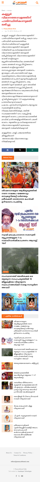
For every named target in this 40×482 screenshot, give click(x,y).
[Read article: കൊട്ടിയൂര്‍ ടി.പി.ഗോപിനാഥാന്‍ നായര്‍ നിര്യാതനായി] (7, 399)
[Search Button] (37, 3)
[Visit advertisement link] (20, 302)
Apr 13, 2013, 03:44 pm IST (13, 31)
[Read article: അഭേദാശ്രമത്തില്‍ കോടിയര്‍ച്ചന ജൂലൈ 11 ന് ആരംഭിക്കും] (7, 376)
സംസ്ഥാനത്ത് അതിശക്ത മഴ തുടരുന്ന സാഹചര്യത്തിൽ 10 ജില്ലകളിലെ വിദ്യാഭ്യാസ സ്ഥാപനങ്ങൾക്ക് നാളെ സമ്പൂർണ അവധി (20, 282)
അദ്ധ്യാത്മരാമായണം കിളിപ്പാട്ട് (26, 363)
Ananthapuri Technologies (25, 471)
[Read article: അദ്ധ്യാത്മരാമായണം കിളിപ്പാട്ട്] (7, 366)
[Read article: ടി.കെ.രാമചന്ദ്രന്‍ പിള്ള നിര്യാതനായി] (7, 409)
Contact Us (17, 453)
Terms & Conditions (20, 455)
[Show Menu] (3, 3)
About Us (9, 453)
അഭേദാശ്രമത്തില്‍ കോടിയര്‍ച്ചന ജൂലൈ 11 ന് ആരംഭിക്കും (25, 375)
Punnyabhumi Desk (10, 29)
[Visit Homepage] (19, 3)
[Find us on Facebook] (16, 476)
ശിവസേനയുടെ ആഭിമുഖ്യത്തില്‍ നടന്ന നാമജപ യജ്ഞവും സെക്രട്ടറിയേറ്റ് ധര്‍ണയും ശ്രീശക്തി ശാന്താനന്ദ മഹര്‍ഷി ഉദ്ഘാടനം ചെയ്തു (19, 196)
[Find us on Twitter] (19, 476)
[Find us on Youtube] (22, 476)
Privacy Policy (27, 453)
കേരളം (9, 10)
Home (3, 10)
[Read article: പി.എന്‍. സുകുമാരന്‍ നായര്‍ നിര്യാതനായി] (7, 419)
